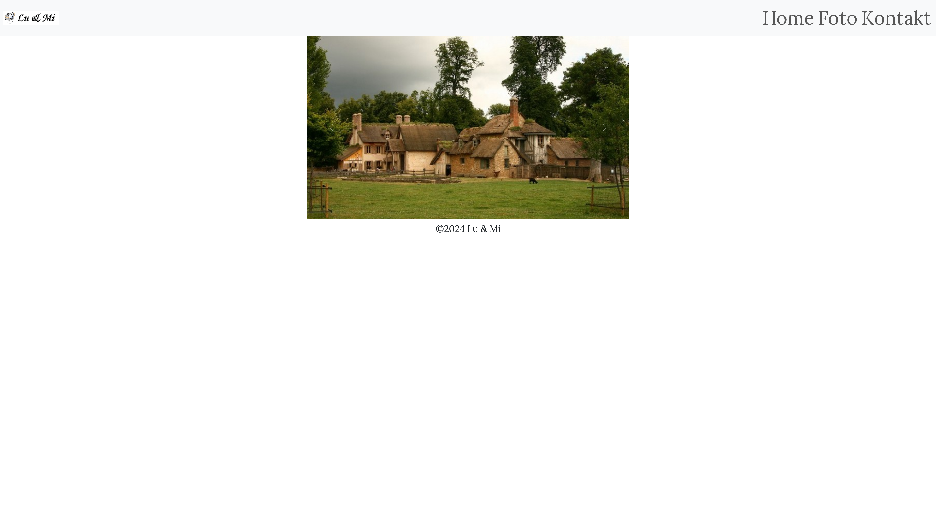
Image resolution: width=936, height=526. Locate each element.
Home (788, 18)
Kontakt (896, 18)
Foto (838, 18)
